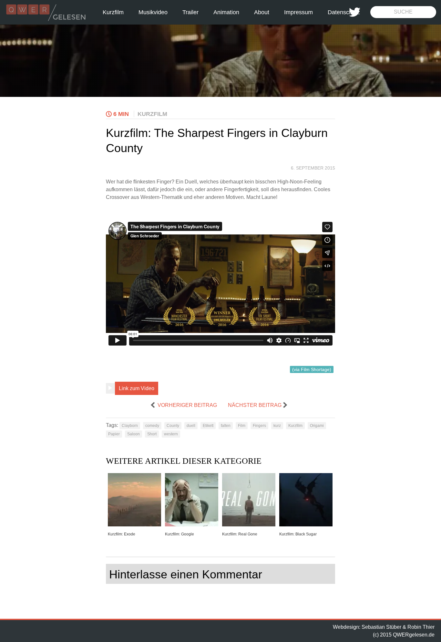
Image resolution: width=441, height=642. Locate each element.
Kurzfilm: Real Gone (239, 534)
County (173, 425)
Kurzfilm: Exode (121, 534)
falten (226, 425)
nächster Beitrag (255, 405)
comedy (152, 425)
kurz (277, 425)
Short (152, 434)
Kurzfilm (113, 12)
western (171, 434)
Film (241, 425)
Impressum (298, 12)
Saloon (133, 434)
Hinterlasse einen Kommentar (185, 574)
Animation (226, 12)
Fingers (259, 425)
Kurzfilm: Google (179, 534)
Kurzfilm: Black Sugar (298, 534)
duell (191, 425)
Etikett (208, 425)
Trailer (190, 12)
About (261, 12)
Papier (114, 434)
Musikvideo (153, 12)
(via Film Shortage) (311, 369)
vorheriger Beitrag (187, 405)
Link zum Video (136, 388)
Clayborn (130, 425)
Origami (317, 425)
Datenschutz (344, 12)
